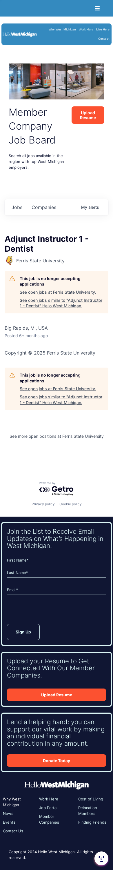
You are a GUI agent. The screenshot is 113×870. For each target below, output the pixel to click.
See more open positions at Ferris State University (57, 436)
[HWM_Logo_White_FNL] (19, 33)
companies (44, 207)
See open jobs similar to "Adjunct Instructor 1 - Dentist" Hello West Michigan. (61, 303)
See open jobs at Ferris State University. (58, 292)
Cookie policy (70, 504)
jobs (17, 207)
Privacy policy (43, 504)
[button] (100, 858)
